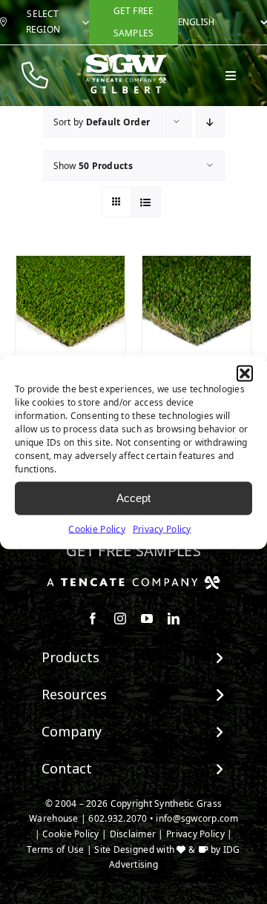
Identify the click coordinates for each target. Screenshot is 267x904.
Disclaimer (133, 834)
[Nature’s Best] (196, 310)
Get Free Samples (133, 551)
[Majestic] (70, 310)
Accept (133, 498)
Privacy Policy (162, 528)
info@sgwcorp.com (196, 818)
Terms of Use (55, 849)
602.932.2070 (117, 818)
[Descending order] (210, 122)
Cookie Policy (96, 528)
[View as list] (145, 202)
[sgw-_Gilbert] (126, 60)
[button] (244, 373)
